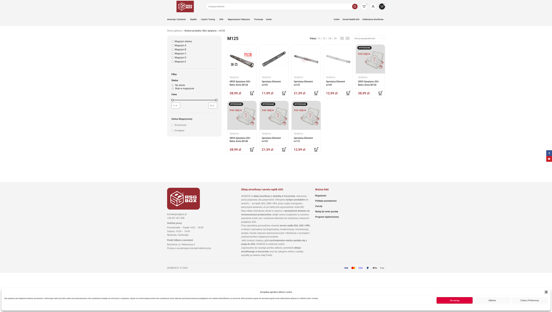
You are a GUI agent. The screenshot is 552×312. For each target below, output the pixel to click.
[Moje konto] (373, 6)
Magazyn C (180, 53)
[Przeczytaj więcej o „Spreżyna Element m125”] (284, 149)
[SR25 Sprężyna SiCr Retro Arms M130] (370, 59)
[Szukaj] (355, 6)
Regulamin (320, 195)
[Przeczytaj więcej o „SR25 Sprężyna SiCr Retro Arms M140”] (252, 149)
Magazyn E (180, 61)
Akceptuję (454, 300)
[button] (546, 292)
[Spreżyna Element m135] (306, 59)
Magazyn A (180, 45)
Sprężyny (234, 77)
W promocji (180, 125)
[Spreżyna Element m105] (338, 59)
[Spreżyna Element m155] (274, 59)
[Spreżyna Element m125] (274, 115)
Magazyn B (180, 49)
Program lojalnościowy (327, 217)
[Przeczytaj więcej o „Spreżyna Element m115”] (316, 149)
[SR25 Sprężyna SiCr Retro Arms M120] (241, 59)
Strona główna (174, 30)
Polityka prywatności (326, 200)
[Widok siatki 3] (342, 38)
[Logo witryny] (185, 6)
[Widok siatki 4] (347, 38)
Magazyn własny (183, 41)
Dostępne (179, 130)
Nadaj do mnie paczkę (326, 211)
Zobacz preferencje (529, 300)
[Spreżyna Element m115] (306, 115)
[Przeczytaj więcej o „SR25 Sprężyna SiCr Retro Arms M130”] (380, 93)
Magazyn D (180, 57)
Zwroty (318, 206)
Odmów (492, 300)
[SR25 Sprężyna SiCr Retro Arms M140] (241, 115)
